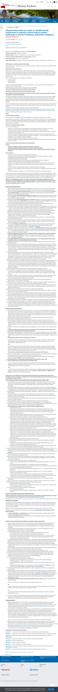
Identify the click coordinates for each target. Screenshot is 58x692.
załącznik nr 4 (8, 638)
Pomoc (21, 666)
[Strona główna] (2, 20)
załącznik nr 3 (8, 635)
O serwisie (22, 664)
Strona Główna (9, 26)
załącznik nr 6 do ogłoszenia (39, 457)
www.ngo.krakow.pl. (27, 486)
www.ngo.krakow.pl (12, 627)
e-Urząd (54, 21)
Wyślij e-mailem (5, 674)
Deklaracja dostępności (5, 660)
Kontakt (41, 666)
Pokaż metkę (9, 654)
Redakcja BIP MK (43, 664)
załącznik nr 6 (8, 642)
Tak (49, 689)
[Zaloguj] (55, 6)
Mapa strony (3, 664)
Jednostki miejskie (26, 21)
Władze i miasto (7, 21)
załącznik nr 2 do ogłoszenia (17, 237)
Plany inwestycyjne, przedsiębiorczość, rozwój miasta (38, 26)
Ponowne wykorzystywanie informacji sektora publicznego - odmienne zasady (20, 652)
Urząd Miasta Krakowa (16, 21)
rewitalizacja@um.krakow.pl (28, 333)
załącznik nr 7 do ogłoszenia (44, 565)
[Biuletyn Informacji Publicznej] (14, 670)
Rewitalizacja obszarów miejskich (13, 27)
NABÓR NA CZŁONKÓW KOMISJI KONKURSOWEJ (16, 47)
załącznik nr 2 (8, 633)
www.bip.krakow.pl (27, 626)
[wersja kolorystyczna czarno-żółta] (54, 2)
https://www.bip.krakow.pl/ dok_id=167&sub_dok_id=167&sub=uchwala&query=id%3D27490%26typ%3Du (29, 619)
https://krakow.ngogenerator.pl (47, 313)
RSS (1, 666)
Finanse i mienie (34, 21)
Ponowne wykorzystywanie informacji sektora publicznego (48, 657)
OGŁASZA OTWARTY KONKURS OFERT (14, 44)
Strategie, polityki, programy (44, 21)
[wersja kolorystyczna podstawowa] (50, 2)
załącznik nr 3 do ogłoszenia (25, 305)
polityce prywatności (22, 690)
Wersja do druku (34, 674)
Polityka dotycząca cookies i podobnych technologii (27, 661)
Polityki (26, 26)
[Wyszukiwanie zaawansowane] (48, 6)
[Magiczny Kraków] (43, 670)
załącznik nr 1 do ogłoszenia (34, 226)
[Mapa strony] (52, 6)
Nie (53, 689)
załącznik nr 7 (8, 644)
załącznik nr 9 (8, 649)
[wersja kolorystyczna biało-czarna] (52, 2)
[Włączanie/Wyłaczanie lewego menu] (1, 28)
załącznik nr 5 (8, 640)
